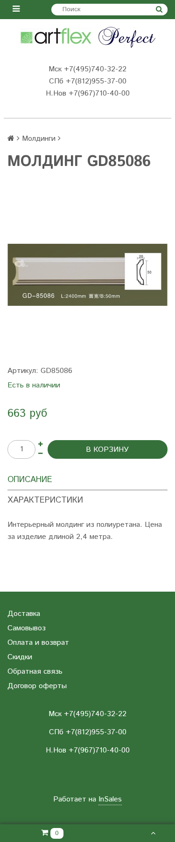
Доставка (23, 613)
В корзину (107, 449)
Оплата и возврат (38, 642)
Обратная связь (35, 671)
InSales (110, 799)
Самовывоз (26, 628)
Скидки (19, 657)
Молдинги (39, 138)
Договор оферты (37, 686)
